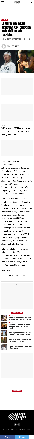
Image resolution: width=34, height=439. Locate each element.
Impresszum (6, 429)
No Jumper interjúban (21, 227)
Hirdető (29, 429)
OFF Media (14, 46)
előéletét (19, 244)
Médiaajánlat (22, 429)
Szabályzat (14, 429)
